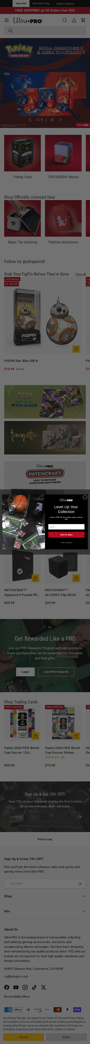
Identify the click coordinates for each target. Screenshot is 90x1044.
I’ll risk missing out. (66, 543)
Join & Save (66, 534)
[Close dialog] (85, 497)
